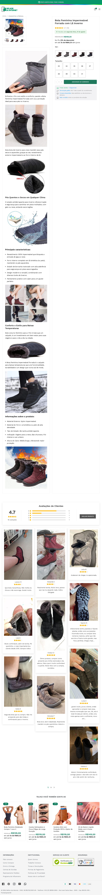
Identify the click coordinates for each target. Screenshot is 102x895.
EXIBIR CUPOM (51, 464)
